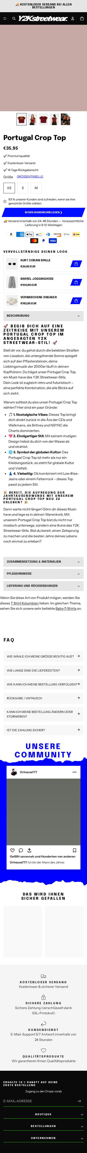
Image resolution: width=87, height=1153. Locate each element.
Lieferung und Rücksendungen (32, 585)
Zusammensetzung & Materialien (34, 561)
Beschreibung (18, 315)
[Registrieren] (79, 1101)
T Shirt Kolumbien (25, 603)
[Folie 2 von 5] (32, 119)
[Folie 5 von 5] (65, 119)
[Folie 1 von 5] (21, 119)
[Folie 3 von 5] (43, 119)
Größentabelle (30, 176)
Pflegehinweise (19, 573)
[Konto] (72, 18)
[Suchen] (14, 18)
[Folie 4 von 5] (54, 119)
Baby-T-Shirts (66, 608)
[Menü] (5, 18)
